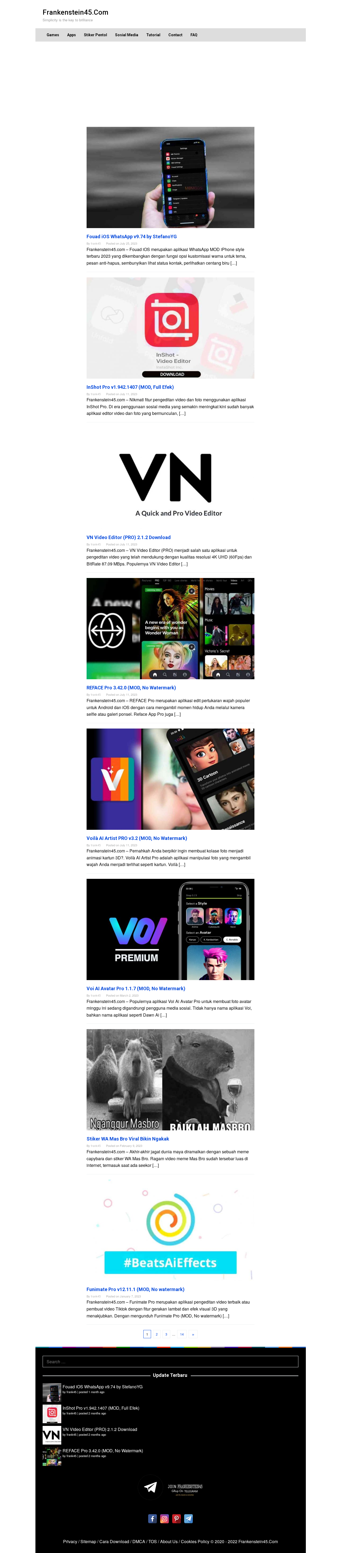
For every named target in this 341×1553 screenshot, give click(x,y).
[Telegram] (188, 1518)
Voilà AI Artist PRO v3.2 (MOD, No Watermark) (137, 838)
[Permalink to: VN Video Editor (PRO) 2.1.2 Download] (170, 478)
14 (182, 1334)
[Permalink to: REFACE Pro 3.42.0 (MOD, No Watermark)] (170, 628)
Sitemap (88, 1541)
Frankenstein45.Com (75, 12)
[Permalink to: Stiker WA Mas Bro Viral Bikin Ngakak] (170, 1079)
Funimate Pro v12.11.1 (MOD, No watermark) (136, 1289)
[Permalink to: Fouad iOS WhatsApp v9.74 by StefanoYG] (170, 177)
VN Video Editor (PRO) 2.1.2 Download (129, 537)
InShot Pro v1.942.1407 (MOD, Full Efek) (130, 387)
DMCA (138, 1541)
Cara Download (114, 1541)
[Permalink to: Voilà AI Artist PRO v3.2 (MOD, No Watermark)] (170, 778)
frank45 (71, 1392)
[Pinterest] (176, 1518)
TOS (152, 1541)
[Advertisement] (170, 84)
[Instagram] (164, 1518)
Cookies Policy (195, 1541)
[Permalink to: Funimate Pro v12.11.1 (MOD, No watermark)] (170, 1230)
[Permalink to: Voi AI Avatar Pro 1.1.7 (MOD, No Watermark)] (170, 929)
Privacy (70, 1541)
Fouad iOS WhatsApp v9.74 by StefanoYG (132, 236)
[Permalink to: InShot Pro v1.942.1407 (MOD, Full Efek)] (170, 327)
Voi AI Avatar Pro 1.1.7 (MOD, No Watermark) (136, 988)
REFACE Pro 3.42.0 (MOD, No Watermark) (131, 687)
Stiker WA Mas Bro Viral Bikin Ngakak (128, 1139)
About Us (169, 1541)
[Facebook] (152, 1518)
